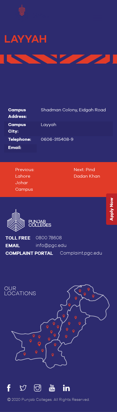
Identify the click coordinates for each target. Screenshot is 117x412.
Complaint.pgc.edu (81, 253)
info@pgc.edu (51, 245)
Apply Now (111, 209)
